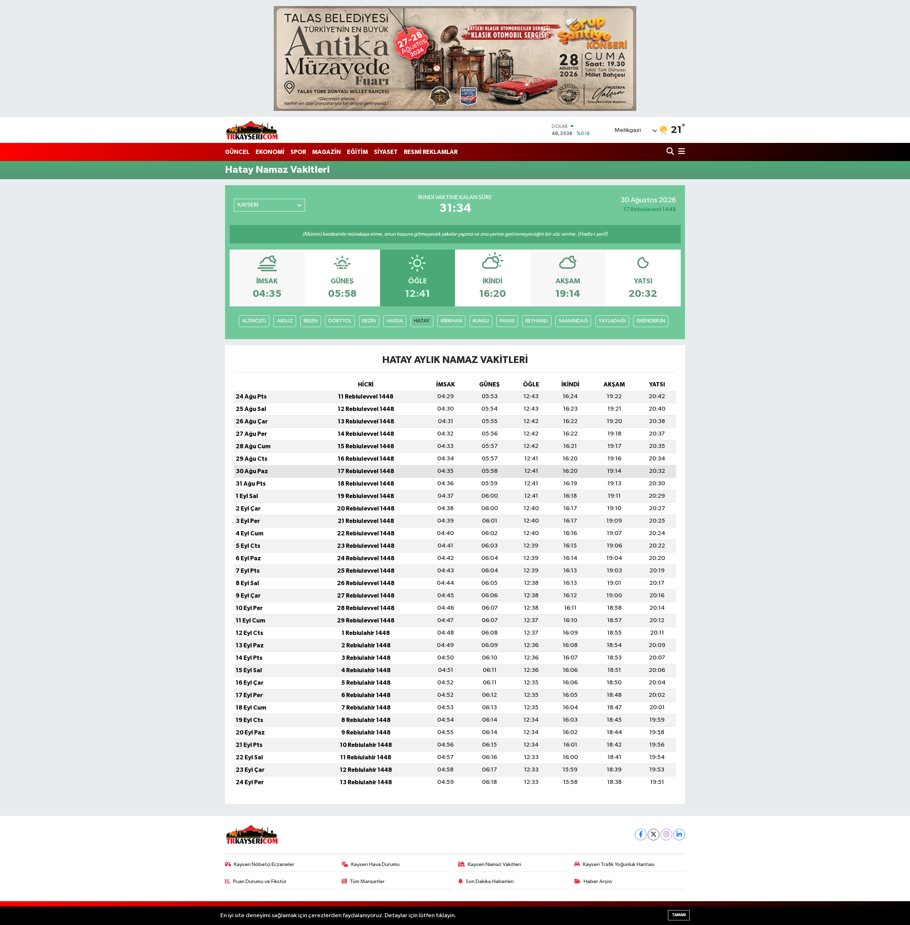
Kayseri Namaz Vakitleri (494, 864)
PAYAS (507, 321)
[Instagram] (666, 834)
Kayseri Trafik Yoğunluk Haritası (618, 864)
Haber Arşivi (598, 881)
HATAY (422, 321)
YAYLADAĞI (612, 321)
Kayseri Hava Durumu (375, 864)
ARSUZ (285, 321)
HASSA (395, 321)
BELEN (310, 321)
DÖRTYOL (340, 321)
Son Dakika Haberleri (490, 881)
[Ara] (671, 152)
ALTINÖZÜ (254, 321)
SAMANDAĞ (573, 321)
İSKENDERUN (651, 321)
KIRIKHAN (451, 321)
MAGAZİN (326, 152)
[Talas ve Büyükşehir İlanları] (455, 58)
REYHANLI (536, 321)
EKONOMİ (270, 152)
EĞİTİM (357, 152)
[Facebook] (641, 834)
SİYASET (386, 152)
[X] (653, 834)
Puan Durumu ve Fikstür (260, 881)
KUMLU (481, 321)
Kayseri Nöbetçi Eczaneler (264, 864)
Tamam (679, 915)
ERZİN (369, 321)
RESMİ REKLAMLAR (430, 152)
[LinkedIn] (679, 834)
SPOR (298, 152)
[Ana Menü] (680, 152)
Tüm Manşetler (367, 881)
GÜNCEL (237, 152)
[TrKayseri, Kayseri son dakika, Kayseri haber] (251, 129)
